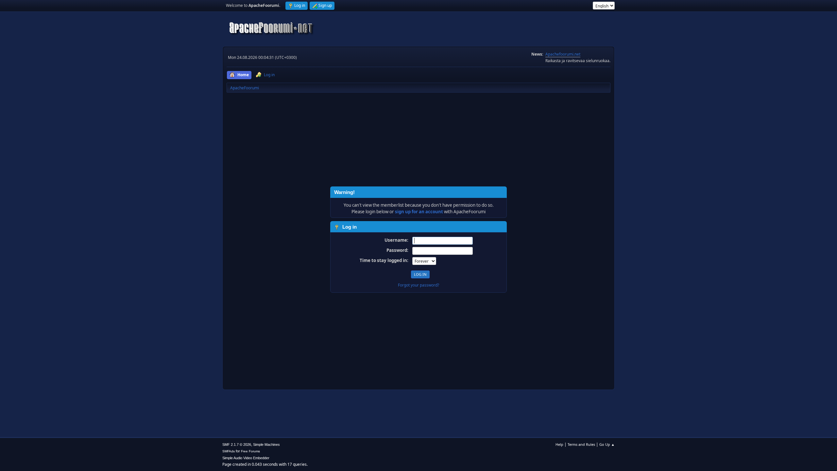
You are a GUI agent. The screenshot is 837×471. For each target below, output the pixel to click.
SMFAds (228, 451)
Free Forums (250, 451)
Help (559, 444)
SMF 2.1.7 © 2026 (236, 444)
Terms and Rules (581, 444)
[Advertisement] (418, 140)
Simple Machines (266, 444)
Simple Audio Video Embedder (245, 458)
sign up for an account (419, 212)
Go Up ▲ (607, 444)
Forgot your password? (418, 285)
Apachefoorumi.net (562, 54)
